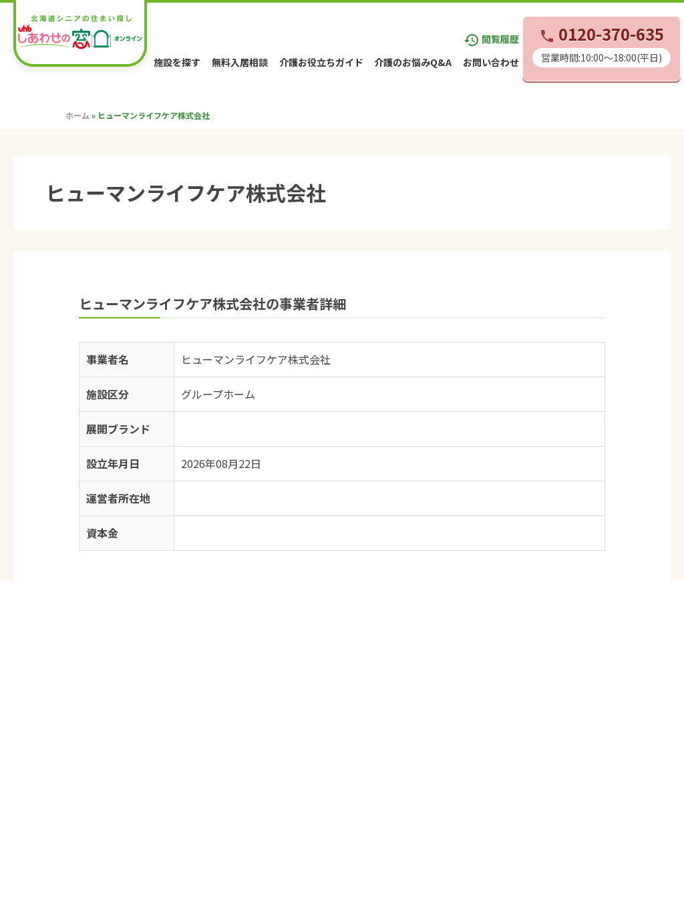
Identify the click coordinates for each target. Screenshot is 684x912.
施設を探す (177, 62)
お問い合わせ (491, 62)
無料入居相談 (240, 62)
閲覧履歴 (491, 38)
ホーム (77, 115)
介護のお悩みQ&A (413, 62)
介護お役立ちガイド (321, 62)
